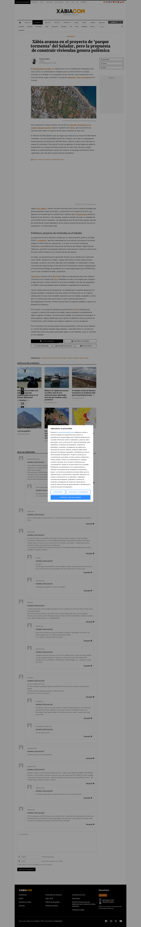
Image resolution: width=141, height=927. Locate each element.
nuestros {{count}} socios (66, 432)
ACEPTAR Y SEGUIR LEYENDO (70, 497)
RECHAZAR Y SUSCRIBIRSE (78, 492)
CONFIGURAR (58, 492)
